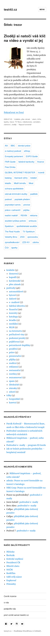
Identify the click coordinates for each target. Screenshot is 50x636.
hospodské (14, 399)
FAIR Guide (10, 161)
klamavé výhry (21, 177)
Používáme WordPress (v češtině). (27, 631)
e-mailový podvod (13, 150)
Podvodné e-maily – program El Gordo (26, 445)
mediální (13, 323)
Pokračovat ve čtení (14, 112)
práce (11, 352)
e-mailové (14, 302)
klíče (39, 119)
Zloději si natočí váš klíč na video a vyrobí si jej (25, 38)
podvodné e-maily (28, 502)
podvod (8, 199)
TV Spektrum (29, 231)
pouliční (13, 349)
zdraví (12, 391)
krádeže (17, 119)
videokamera (27, 122)
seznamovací (15, 377)
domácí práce (24, 145)
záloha (36, 242)
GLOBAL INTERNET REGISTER (20, 172)
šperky (6, 122)
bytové (12, 295)
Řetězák (10, 555)
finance (40, 161)
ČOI (6, 247)
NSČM (9, 569)
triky (8, 395)
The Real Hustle (12, 231)
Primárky (11, 584)
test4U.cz (10, 9)
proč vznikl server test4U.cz (16, 614)
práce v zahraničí (12, 210)
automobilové (16, 291)
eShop (27, 150)
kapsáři (12, 277)
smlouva (32, 220)
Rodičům (10, 573)
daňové (12, 298)
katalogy (13, 316)
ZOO (22, 236)
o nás (6, 602)
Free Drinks (10, 167)
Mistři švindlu (20, 183)
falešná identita (17, 306)
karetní (12, 402)
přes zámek (25, 119)
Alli (6, 145)
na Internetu (15, 331)
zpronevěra (32, 236)
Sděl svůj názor (14, 577)
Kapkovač (11, 580)
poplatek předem (22, 199)
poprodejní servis (13, 204)
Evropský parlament (14, 156)
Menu (42, 9)
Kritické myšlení (14, 559)
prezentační (15, 356)
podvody (10, 288)
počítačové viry (16, 334)
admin (9, 480)
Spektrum (9, 226)
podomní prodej (17, 338)
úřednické (14, 384)
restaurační (15, 370)
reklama (33, 215)
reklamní (13, 366)
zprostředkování (12, 242)
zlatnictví (7, 124)
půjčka (26, 210)
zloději (14, 124)
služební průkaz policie (15, 220)
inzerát (41, 172)
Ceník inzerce (10, 596)
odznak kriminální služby (16, 193)
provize (26, 204)
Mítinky (10, 551)
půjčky (12, 359)
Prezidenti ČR (13, 562)
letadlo (8, 183)
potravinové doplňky (19, 345)
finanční (13, 309)
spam (11, 381)
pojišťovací (14, 341)
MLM (11, 327)
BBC (13, 145)
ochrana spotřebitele (14, 188)
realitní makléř (11, 215)
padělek (34, 193)
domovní (13, 273)
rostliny (13, 374)
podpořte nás (10, 608)
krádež (34, 177)
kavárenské (15, 281)
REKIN (24, 215)
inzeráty (13, 313)
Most (31, 183)
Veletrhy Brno (11, 236)
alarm (34, 119)
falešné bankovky (26, 161)
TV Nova (18, 122)
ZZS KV (26, 242)
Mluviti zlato (12, 566)
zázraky (13, 388)
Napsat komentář (25, 124)
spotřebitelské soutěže (27, 226)
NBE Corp (11, 487)
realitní (12, 363)
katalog (8, 177)
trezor (12, 122)
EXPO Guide (32, 156)
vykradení (36, 122)
